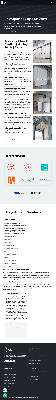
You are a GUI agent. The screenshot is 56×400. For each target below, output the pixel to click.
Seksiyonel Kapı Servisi (34, 363)
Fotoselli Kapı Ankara (9, 380)
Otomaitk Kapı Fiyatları (12, 324)
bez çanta (6, 251)
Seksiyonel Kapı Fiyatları (35, 360)
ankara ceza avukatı (9, 245)
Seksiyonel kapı (8, 106)
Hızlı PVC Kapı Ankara (9, 377)
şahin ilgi (6, 257)
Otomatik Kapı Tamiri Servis (14, 328)
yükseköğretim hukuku (10, 263)
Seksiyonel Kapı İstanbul (35, 357)
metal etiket (7, 239)
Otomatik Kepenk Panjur (13, 332)
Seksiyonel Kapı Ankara (35, 354)
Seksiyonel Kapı (10, 336)
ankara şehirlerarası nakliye (11, 248)
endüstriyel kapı (12, 70)
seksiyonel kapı (8, 242)
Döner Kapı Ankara (9, 383)
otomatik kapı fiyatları (10, 260)
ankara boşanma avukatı (10, 254)
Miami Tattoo (7, 266)
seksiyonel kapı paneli (14, 120)
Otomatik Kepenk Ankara (10, 371)
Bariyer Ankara (8, 387)
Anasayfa (6, 31)
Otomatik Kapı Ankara (10, 236)
